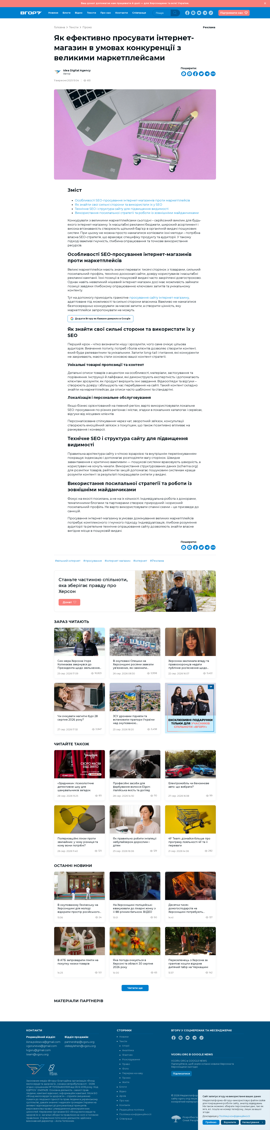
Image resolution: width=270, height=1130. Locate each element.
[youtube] (199, 12)
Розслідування (131, 1059)
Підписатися (181, 1073)
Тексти (91, 12)
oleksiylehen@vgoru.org (80, 1046)
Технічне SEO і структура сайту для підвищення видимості (121, 209)
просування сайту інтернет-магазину (159, 297)
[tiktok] (210, 12)
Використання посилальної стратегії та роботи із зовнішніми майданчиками (137, 213)
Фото (125, 1068)
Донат (67, 602)
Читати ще (135, 988)
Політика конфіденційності (135, 1114)
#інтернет (140, 560)
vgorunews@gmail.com (41, 1046)
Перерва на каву (132, 1073)
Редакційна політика (131, 1109)
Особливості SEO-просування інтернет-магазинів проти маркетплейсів (132, 200)
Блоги (67, 12)
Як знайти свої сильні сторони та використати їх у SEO (118, 204)
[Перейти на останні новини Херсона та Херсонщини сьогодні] (31, 13)
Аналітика (128, 1050)
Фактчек (127, 1055)
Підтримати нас (231, 12)
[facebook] (187, 12)
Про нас (105, 12)
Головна (59, 27)
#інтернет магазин (117, 560)
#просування (92, 560)
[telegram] (205, 12)
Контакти (121, 12)
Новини (53, 12)
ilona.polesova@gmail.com (43, 1042)
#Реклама (157, 560)
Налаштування (250, 1122)
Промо (87, 27)
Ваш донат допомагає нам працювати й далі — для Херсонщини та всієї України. (135, 3)
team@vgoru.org (37, 1054)
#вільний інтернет (67, 560)
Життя (125, 1082)
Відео (78, 12)
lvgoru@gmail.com (38, 1050)
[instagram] (193, 12)
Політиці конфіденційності (234, 1116)
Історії (125, 1045)
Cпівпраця (139, 12)
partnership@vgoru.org (79, 1042)
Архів (122, 1096)
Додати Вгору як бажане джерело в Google (102, 318)
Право (126, 1064)
